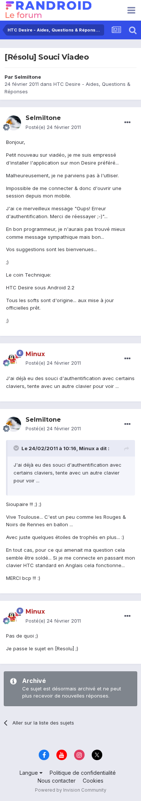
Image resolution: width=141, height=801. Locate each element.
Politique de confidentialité (83, 773)
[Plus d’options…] (127, 122)
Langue (29, 773)
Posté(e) (53, 127)
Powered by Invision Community (70, 790)
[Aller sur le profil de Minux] (13, 358)
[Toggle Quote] (17, 448)
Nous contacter (57, 780)
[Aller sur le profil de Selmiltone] (13, 122)
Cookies (93, 780)
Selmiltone (27, 77)
